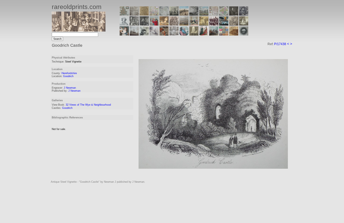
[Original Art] (203, 24)
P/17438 (280, 44)
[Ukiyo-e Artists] (164, 34)
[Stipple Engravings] (124, 34)
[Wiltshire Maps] (213, 14)
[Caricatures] (154, 24)
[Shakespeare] (193, 34)
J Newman (70, 87)
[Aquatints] (134, 34)
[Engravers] (124, 24)
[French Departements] (223, 14)
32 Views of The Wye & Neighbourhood (88, 104)
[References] (233, 34)
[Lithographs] (144, 34)
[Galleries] (223, 24)
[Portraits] (174, 24)
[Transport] (193, 24)
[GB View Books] (223, 34)
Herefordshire (69, 73)
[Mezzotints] (243, 24)
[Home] (79, 30)
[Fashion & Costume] (203, 34)
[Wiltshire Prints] (203, 14)
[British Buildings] (174, 14)
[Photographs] (213, 24)
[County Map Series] (144, 14)
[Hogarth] (144, 24)
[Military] (213, 34)
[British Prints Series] (134, 14)
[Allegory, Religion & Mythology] (174, 34)
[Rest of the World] (164, 14)
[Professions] (184, 34)
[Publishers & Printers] (134, 24)
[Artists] (233, 14)
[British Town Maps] (154, 14)
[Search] (243, 34)
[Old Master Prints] (233, 24)
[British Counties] (124, 14)
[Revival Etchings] (154, 34)
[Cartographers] (243, 14)
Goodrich (68, 76)
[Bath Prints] (193, 14)
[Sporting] (184, 24)
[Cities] (184, 14)
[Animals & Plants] (164, 24)
